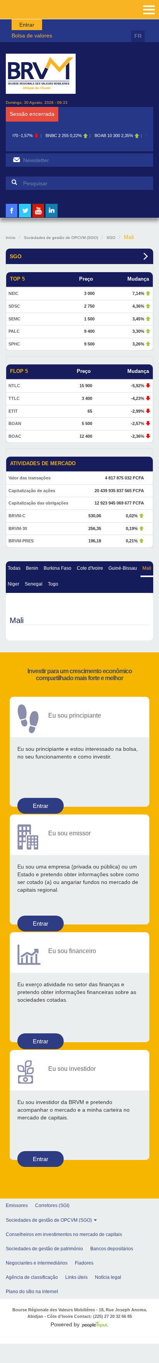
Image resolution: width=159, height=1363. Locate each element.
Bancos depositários (111, 1248)
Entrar (26, 25)
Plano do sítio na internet (32, 1291)
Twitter (25, 216)
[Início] (41, 74)
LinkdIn (52, 216)
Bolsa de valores (32, 35)
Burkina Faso (57, 568)
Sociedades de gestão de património (44, 1248)
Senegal (33, 584)
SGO (111, 237)
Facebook (11, 216)
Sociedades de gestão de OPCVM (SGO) (61, 237)
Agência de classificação (32, 1277)
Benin (32, 568)
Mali (146, 568)
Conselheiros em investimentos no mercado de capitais (64, 1234)
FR (138, 36)
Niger (13, 584)
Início (10, 237)
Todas (14, 568)
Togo (53, 584)
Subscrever (16, 159)
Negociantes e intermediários (37, 1263)
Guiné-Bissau (122, 568)
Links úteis (76, 1277)
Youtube (38, 216)
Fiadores (84, 1263)
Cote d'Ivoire (90, 568)
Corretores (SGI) (52, 1205)
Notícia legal (108, 1277)
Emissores (17, 1205)
